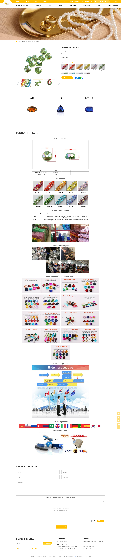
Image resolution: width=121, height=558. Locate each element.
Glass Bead (38, 5)
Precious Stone (86, 5)
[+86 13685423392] (118, 420)
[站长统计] (75, 556)
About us (26, 1)
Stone (49, 5)
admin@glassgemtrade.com (72, 1)
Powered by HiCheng (82, 556)
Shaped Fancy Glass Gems (22, 5)
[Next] (58, 83)
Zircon (98, 5)
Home (17, 1)
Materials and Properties (112, 5)
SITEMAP (89, 556)
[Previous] (17, 83)
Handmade (60, 5)
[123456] (118, 417)
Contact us (44, 1)
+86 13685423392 (88, 1)
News (35, 1)
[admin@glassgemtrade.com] (118, 413)
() (117, 1)
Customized (73, 5)
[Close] (103, 502)
